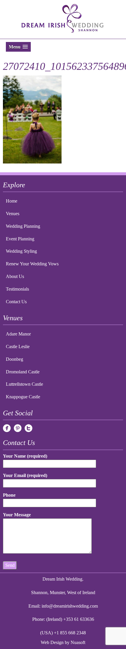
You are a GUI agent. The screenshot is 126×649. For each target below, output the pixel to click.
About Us (15, 276)
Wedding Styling (21, 251)
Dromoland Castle (23, 371)
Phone (9, 495)
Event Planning (20, 238)
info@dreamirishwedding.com (70, 606)
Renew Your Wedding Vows (32, 263)
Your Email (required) (25, 475)
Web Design (52, 642)
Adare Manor (18, 333)
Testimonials (17, 288)
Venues (12, 213)
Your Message (17, 514)
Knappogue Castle (23, 396)
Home (11, 200)
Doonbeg (14, 359)
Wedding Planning (23, 226)
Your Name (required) (25, 456)
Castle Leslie (18, 346)
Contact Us (16, 301)
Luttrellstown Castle (24, 384)
